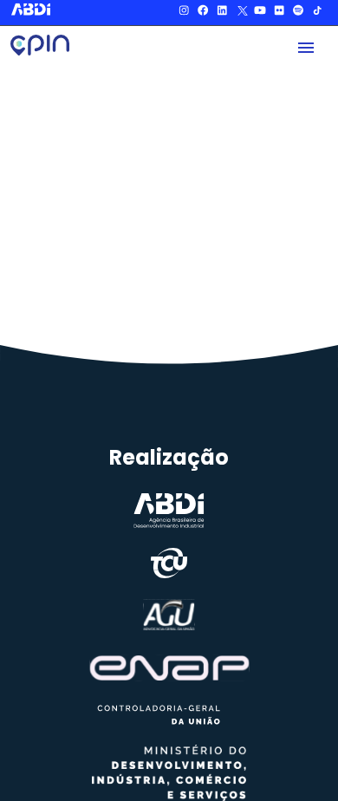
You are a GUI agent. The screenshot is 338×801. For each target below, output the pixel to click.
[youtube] (260, 12)
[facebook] (203, 12)
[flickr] (279, 12)
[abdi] (32, 9)
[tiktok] (317, 12)
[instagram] (184, 12)
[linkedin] (222, 12)
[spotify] (298, 12)
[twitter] (241, 12)
